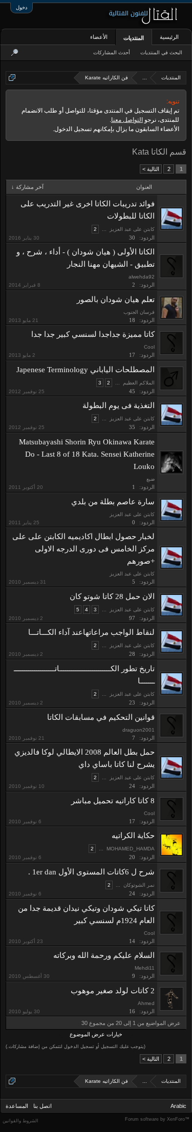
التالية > (150, 169)
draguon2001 (138, 730)
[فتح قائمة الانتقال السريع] (12, 77)
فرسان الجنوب (139, 312)
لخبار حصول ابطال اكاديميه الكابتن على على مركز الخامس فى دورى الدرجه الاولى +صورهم (83, 548)
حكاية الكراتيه (133, 835)
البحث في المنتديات (161, 52)
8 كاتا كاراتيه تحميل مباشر (113, 801)
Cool (149, 347)
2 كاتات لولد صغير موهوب (113, 991)
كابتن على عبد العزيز (132, 229)
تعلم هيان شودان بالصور (116, 299)
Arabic (178, 1106)
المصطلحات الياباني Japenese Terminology (85, 370)
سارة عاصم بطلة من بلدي (113, 502)
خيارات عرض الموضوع (96, 1034)
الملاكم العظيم (139, 383)
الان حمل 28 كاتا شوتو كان (112, 596)
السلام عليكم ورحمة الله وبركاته (104, 955)
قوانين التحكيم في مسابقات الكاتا (101, 717)
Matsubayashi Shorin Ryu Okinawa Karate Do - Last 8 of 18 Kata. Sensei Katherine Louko (87, 454)
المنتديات (133, 38)
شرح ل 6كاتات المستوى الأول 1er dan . (91, 872)
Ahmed (146, 1003)
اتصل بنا (42, 1106)
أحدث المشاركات (111, 52)
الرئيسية (169, 37)
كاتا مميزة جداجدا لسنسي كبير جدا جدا (93, 334)
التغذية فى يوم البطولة (118, 405)
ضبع (150, 479)
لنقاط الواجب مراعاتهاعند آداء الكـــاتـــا (91, 632)
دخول (21, 7)
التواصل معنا (127, 119)
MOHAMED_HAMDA (130, 848)
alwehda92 (142, 277)
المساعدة (17, 1106)
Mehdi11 (145, 968)
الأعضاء (99, 37)
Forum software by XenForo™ (157, 1119)
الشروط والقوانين (20, 1120)
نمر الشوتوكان (139, 885)
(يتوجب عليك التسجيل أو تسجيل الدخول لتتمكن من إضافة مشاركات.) (75, 1046)
